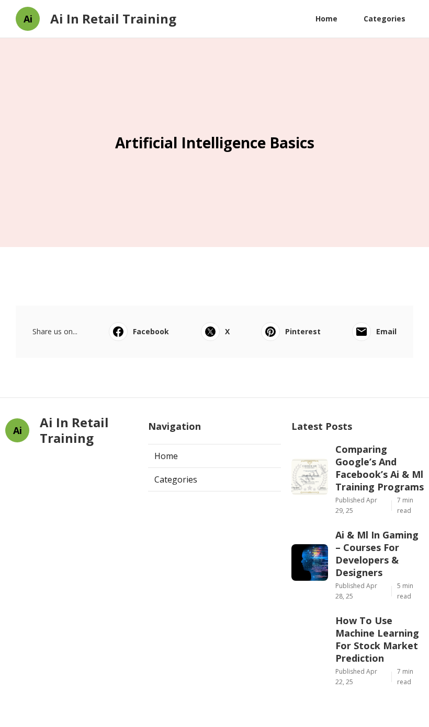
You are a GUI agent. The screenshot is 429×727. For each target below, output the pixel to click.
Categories (384, 19)
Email (386, 331)
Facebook (151, 331)
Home (326, 19)
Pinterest (303, 331)
